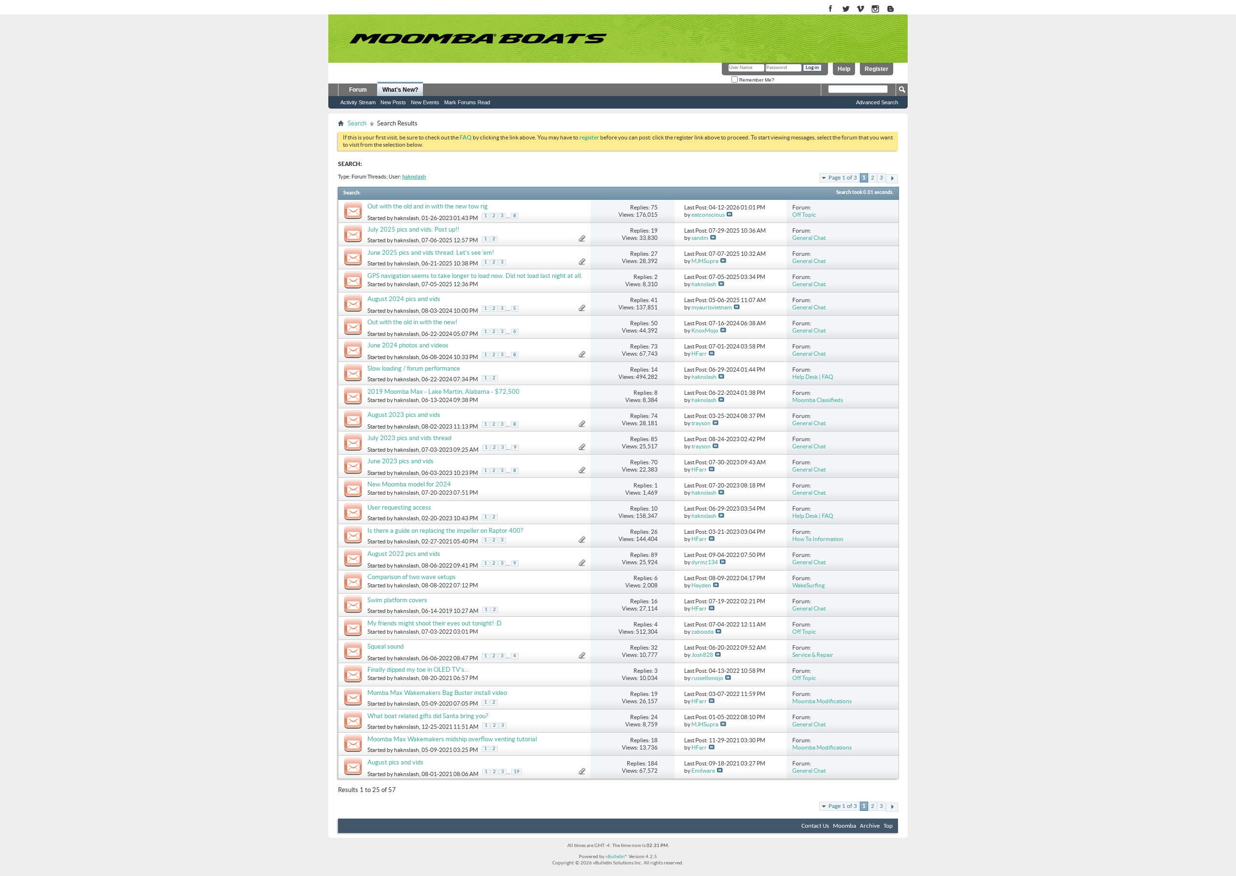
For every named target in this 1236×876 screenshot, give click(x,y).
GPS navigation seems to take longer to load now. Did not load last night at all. (474, 275)
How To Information (817, 539)
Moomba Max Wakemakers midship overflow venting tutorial (452, 739)
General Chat (809, 238)
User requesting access (399, 507)
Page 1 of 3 (843, 178)
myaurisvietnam (711, 307)
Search (357, 123)
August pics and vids (395, 762)
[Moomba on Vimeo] (860, 9)
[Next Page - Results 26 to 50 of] (892, 178)
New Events (425, 102)
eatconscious (708, 214)
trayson (701, 423)
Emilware (703, 770)
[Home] (478, 38)
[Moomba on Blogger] (895, 9)
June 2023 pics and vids (400, 461)
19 (517, 772)
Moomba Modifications (822, 701)
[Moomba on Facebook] (830, 9)
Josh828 (702, 655)
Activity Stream (358, 102)
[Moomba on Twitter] (845, 9)
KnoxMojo (704, 330)
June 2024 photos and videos (408, 345)
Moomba (844, 826)
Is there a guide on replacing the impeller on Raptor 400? (445, 530)
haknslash (406, 218)
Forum (358, 89)
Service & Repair (812, 655)
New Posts (393, 102)
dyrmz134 (704, 562)
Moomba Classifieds (817, 400)
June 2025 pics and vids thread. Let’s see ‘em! (430, 252)
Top (888, 826)
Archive (870, 826)
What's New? (400, 89)
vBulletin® (616, 857)
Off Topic (804, 214)
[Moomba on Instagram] (875, 9)
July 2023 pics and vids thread (409, 438)
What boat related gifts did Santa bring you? (427, 716)
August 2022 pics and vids (403, 553)
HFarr (699, 353)
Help (844, 69)
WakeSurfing (808, 585)
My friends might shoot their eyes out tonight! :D (434, 623)
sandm (699, 238)
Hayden (701, 585)
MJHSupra (704, 261)
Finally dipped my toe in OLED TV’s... (418, 669)
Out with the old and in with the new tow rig (427, 206)
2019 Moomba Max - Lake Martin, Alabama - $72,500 (443, 391)
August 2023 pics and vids (403, 414)
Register (876, 69)
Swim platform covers (397, 600)
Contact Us (815, 826)
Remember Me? (756, 80)
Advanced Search (877, 102)
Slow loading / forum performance (413, 368)
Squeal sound (385, 646)
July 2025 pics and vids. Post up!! (413, 229)
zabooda (702, 631)
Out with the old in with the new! (412, 322)
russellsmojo (707, 678)
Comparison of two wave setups (411, 577)
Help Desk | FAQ (812, 377)
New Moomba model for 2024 (409, 484)
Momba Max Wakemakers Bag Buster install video (437, 692)
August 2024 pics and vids (403, 299)
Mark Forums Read (467, 102)
